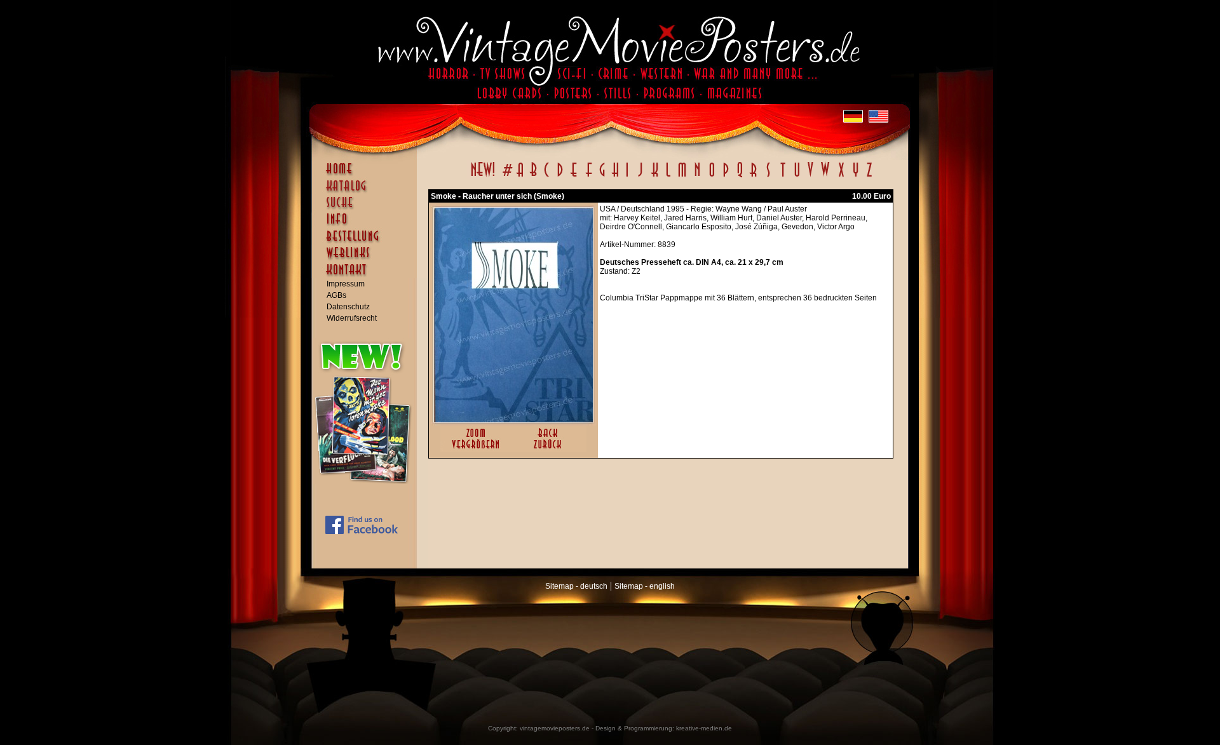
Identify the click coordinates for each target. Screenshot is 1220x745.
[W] (825, 176)
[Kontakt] (367, 275)
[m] (682, 176)
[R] (754, 176)
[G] (602, 176)
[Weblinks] (367, 259)
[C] (546, 176)
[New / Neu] (483, 176)
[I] (627, 176)
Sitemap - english (644, 586)
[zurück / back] (549, 449)
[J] (639, 176)
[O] (712, 176)
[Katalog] (367, 191)
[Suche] (367, 207)
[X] (841, 176)
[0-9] (506, 176)
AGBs (336, 295)
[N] (697, 176)
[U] (796, 176)
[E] (574, 176)
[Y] (855, 176)
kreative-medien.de (704, 728)
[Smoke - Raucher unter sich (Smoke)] (513, 419)
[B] (533, 176)
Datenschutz (348, 306)
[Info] (367, 224)
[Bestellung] (367, 242)
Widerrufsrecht (352, 318)
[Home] (367, 174)
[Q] (740, 176)
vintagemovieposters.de (555, 728)
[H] (615, 176)
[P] (726, 176)
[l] (668, 176)
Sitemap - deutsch (576, 586)
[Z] (869, 176)
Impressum (346, 283)
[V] (810, 176)
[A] (520, 176)
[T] (782, 176)
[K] (654, 176)
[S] (768, 176)
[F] (588, 176)
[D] (560, 176)
